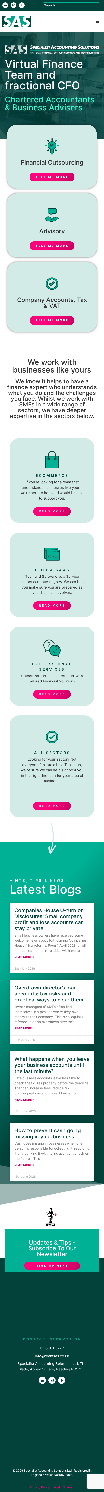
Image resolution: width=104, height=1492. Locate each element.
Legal (56, 1487)
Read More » (24, 957)
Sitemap (68, 1487)
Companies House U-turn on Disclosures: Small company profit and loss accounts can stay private (49, 919)
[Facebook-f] (22, 5)
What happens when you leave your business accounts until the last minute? (52, 1065)
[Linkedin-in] (5, 5)
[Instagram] (13, 5)
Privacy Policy (40, 1487)
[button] (97, 21)
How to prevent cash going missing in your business (48, 1133)
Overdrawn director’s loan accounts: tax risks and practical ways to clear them (49, 994)
